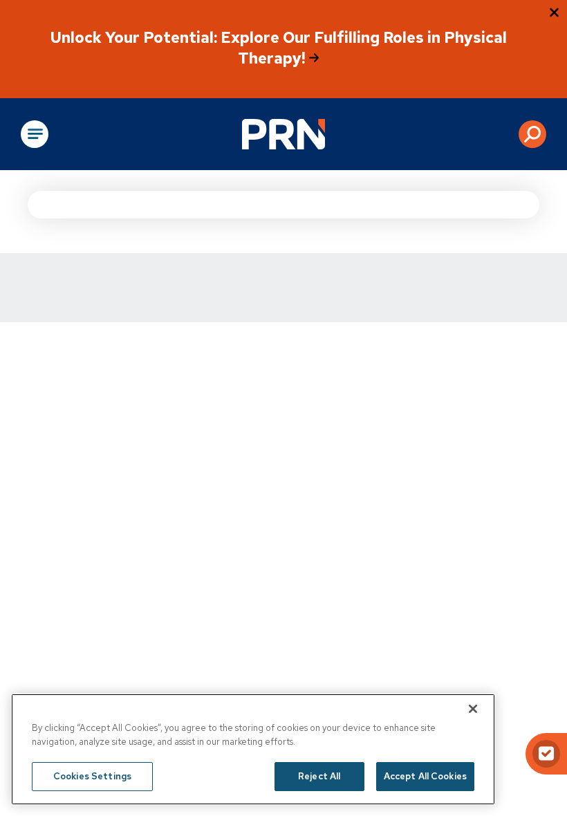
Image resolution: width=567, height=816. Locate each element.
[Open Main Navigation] (34, 134)
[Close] (473, 709)
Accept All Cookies (425, 776)
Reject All (319, 776)
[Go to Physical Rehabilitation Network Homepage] (283, 134)
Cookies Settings (92, 776)
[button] (532, 134)
